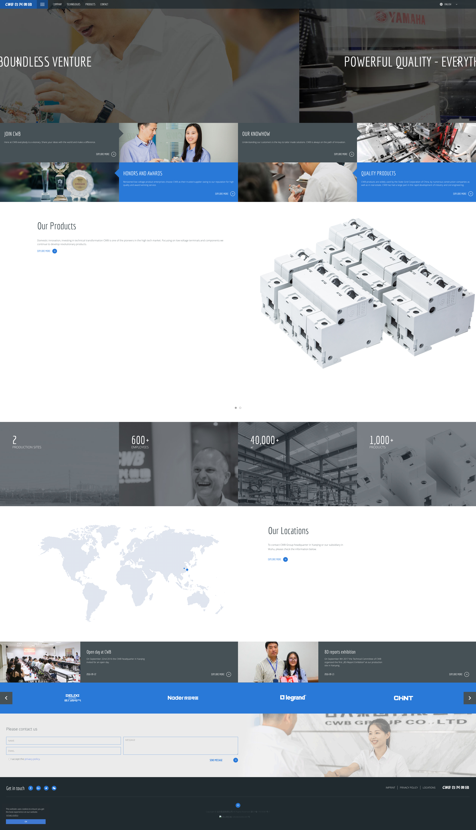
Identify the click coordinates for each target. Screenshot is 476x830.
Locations (429, 787)
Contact (104, 4)
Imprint (390, 787)
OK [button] (26, 821)
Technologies (73, 4)
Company (57, 4)
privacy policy (32, 759)
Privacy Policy (409, 787)
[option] (238, 61)
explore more (43, 250)
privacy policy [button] (12, 815)
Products (90, 4)
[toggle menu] (42, 4)
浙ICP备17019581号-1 (260, 811)
